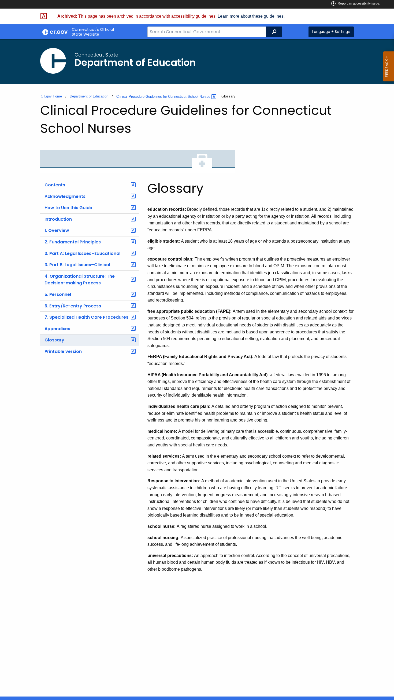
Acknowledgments (65, 196)
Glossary (54, 340)
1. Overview (56, 230)
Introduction (58, 219)
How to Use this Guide (68, 208)
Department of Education (89, 96)
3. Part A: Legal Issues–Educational (82, 253)
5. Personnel (57, 294)
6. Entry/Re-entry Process (72, 306)
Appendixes (57, 329)
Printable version (63, 351)
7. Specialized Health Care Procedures (86, 317)
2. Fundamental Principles (72, 242)
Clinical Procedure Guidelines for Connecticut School (163, 97)
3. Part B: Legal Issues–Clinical (77, 265)
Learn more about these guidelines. (251, 16)
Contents (54, 185)
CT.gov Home (51, 96)
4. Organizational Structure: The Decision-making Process (79, 279)
